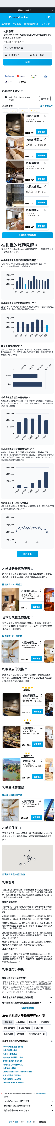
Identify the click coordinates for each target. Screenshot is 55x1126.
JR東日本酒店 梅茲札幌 (12, 1061)
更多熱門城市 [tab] (9, 1028)
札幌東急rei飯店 (9, 1068)
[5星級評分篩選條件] (34, 111)
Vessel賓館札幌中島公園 (13, 1046)
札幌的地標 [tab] (8, 1034)
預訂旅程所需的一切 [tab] (37, 1034)
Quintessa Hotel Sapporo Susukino (18, 1071)
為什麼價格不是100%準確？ (17, 1110)
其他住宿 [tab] (32, 1022)
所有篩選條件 (46, 105)
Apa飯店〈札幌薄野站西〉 (13, 1064)
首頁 (10, 1122)
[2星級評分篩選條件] (5, 111)
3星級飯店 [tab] (8, 1022)
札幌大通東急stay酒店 (12, 1079)
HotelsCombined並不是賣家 (16, 1101)
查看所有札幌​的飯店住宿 (13, 874)
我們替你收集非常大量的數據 (17, 1105)
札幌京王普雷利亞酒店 (12, 1075)
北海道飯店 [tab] (45, 1022)
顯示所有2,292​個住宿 (12, 794)
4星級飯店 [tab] (20, 1022)
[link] (27, 235)
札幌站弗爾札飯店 (10, 1050)
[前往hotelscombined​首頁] (19, 17)
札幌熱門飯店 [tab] (24, 1028)
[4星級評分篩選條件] (23, 111)
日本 (16, 1122)
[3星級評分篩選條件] (13, 111)
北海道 (29, 1122)
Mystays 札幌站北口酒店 (13, 1057)
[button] (52, 10)
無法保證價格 (41, 1093)
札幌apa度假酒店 (10, 1053)
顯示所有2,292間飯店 (12, 584)
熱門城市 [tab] (20, 1034)
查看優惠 (41, 132)
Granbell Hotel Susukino (13, 1082)
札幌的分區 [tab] (38, 1028)
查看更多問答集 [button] (27, 1008)
